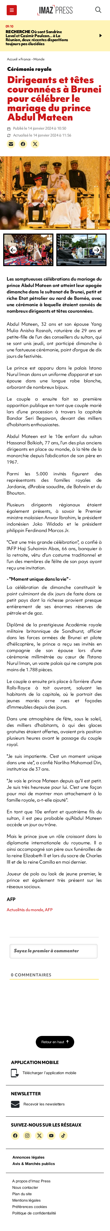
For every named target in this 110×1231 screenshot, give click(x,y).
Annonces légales (29, 1157)
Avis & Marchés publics (34, 1164)
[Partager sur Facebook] (23, 144)
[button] (12, 10)
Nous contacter (25, 1188)
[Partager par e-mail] (11, 144)
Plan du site (22, 1194)
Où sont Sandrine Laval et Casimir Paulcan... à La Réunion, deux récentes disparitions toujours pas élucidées (37, 37)
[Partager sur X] (35, 144)
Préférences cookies (29, 1207)
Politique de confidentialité (34, 1213)
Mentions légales (26, 1200)
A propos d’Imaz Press (31, 1181)
